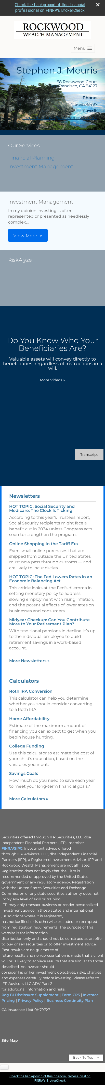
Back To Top (84, 1057)
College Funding (26, 746)
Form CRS (71, 995)
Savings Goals (23, 773)
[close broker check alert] (98, 5)
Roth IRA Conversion (30, 691)
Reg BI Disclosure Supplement (31, 995)
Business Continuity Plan (69, 1000)
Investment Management (40, 166)
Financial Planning (31, 158)
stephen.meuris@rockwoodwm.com (59, 117)
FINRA (7, 848)
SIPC (18, 848)
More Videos (52, 380)
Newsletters (24, 496)
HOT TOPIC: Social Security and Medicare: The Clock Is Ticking (42, 508)
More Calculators (28, 798)
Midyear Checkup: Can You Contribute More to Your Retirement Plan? (49, 621)
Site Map (10, 1040)
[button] (83, 48)
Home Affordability (29, 718)
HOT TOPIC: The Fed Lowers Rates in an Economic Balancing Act (50, 578)
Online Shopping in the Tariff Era (43, 543)
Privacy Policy (30, 1000)
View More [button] (25, 235)
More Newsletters (29, 660)
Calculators (24, 681)
